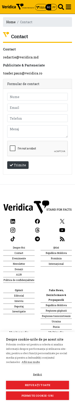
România (56, 258)
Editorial (19, 295)
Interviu (18, 301)
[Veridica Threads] (37, 230)
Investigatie (19, 311)
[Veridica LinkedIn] (13, 221)
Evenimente (19, 258)
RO (48, 7)
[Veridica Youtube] (62, 230)
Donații (19, 269)
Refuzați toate (37, 385)
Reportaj (19, 306)
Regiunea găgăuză (56, 310)
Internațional (56, 263)
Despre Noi (19, 247)
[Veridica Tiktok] (13, 238)
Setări (37, 374)
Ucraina (56, 321)
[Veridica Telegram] (37, 238)
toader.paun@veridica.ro (22, 73)
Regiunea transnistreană (56, 316)
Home (11, 22)
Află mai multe (31, 362)
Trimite (19, 165)
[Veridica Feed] (62, 238)
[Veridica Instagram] (13, 230)
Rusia (56, 326)
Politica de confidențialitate (18, 280)
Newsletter (19, 263)
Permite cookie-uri (37, 395)
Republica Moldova (56, 253)
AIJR (19, 274)
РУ (54, 7)
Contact (18, 253)
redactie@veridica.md (21, 57)
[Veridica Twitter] (62, 221)
